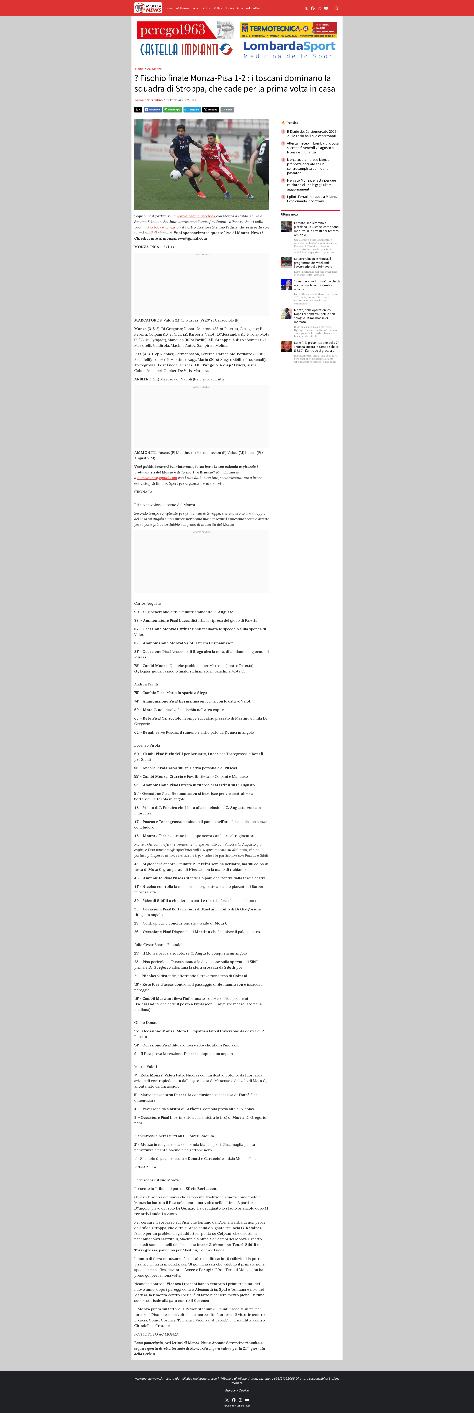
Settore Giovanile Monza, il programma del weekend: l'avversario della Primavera (313, 262)
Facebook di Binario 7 (163, 227)
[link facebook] (312, 8)
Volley (218, 8)
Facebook (154, 109)
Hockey (229, 8)
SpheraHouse (243, 1405)
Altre (256, 8)
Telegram (193, 109)
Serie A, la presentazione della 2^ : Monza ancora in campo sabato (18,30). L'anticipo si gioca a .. (316, 346)
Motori (206, 8)
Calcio (195, 8)
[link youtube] (326, 8)
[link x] (306, 8)
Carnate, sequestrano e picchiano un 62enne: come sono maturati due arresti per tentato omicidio (316, 229)
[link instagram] (319, 8)
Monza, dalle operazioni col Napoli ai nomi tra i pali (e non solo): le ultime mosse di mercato (314, 316)
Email (229, 109)
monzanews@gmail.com (157, 477)
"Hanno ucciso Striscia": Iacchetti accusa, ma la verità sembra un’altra (317, 285)
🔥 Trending (289, 123)
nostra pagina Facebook (196, 216)
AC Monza (182, 8)
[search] (336, 8)
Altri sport (243, 8)
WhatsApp (174, 109)
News (169, 8)
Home (139, 69)
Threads (212, 109)
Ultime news (290, 214)
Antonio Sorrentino (149, 100)
